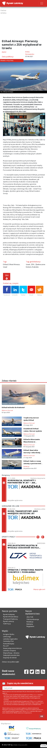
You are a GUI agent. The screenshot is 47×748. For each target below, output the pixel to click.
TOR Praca (7, 624)
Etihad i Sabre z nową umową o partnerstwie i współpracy (33, 463)
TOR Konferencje (33, 619)
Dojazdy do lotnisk (10, 658)
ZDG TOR (30, 617)
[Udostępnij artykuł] (15, 291)
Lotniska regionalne (10, 639)
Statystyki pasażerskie (11, 655)
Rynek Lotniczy (8, 621)
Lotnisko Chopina (9, 650)
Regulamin (30, 626)
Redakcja (30, 622)
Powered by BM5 (23, 745)
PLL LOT (6, 646)
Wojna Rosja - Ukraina (11, 653)
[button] (38, 540)
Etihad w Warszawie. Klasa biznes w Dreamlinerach (32, 441)
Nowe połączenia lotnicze (12, 648)
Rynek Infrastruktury (10, 617)
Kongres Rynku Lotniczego (8, 635)
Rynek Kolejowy (9, 614)
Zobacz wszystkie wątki (10, 662)
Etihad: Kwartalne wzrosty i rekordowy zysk (32, 452)
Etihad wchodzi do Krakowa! (13, 407)
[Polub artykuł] (7, 291)
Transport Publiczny (10, 619)
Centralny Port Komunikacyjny (8, 642)
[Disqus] (24, 348)
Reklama (30, 624)
